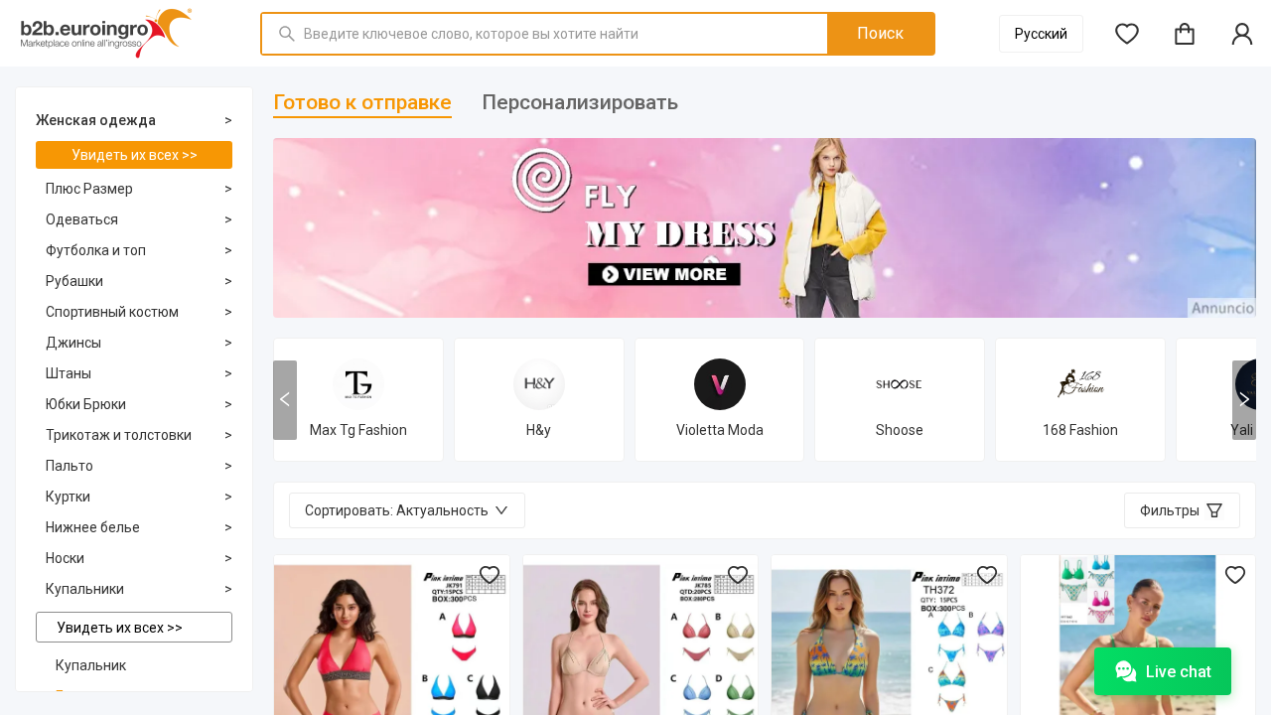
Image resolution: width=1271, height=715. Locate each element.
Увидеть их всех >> (134, 155)
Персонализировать (580, 102)
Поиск (880, 33)
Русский (1041, 34)
